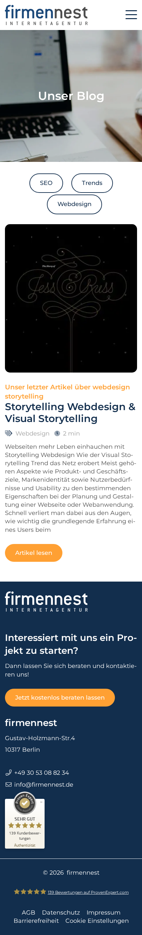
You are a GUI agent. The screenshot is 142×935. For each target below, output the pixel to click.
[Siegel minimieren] (41, 802)
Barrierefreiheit (36, 920)
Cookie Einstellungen (97, 920)
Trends (92, 183)
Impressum (104, 912)
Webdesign (74, 204)
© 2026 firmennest (71, 872)
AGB (28, 912)
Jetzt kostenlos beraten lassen (60, 697)
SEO (46, 183)
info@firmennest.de (43, 784)
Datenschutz (61, 912)
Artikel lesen (33, 553)
